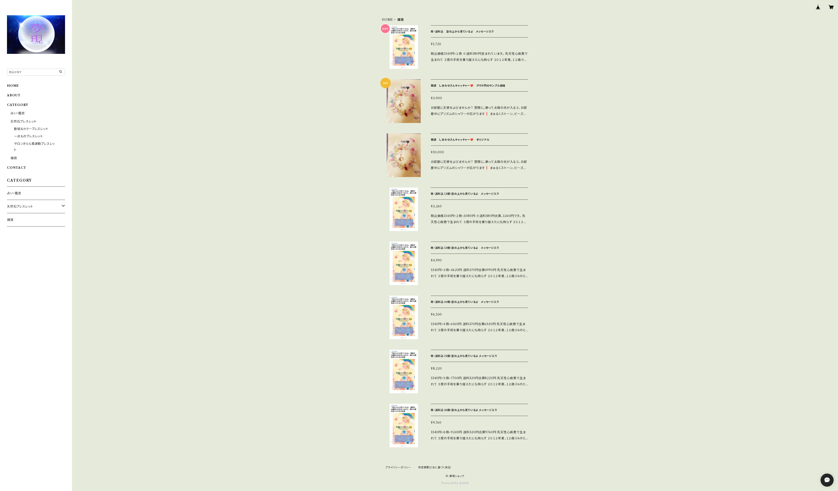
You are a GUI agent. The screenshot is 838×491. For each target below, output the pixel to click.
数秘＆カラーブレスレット (31, 129)
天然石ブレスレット (23, 121)
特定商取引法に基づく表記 (434, 467)
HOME (387, 20)
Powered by (450, 483)
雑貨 (13, 158)
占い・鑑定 (17, 113)
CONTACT (16, 168)
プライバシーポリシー (398, 467)
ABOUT (14, 95)
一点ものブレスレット (28, 136)
